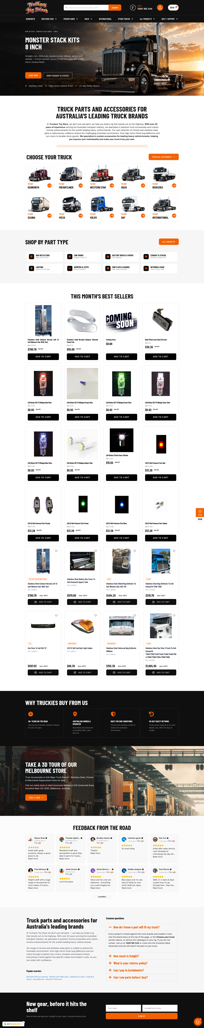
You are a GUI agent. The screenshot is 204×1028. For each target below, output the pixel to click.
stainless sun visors (77, 977)
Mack (87, 19)
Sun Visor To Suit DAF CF (37, 648)
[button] (141, 927)
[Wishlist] (56, 550)
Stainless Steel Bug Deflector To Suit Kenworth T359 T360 (160, 585)
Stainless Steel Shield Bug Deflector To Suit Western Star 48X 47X (121, 585)
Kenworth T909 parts (54, 979)
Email (144, 1003)
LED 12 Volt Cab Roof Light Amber (80, 648)
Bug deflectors (43, 255)
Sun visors (78, 255)
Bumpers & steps (81, 267)
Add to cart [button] (43, 356)
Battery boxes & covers (122, 255)
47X (108, 579)
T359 (149, 579)
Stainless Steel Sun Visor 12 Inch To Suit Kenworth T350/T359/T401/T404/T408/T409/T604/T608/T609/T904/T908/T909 (161, 653)
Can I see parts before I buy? (130, 977)
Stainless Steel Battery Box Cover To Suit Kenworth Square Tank (81, 580)
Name (108, 1003)
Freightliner (69, 19)
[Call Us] (133, 7)
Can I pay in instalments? (128, 970)
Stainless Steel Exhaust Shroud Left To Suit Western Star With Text (42, 585)
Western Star (47, 19)
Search (115, 7)
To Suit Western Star (37, 579)
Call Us (139, 6)
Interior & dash (157, 267)
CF (30, 644)
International (105, 19)
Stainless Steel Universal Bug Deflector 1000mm (121, 649)
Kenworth (30, 19)
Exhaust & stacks (158, 255)
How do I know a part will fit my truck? (136, 927)
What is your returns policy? (130, 963)
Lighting (39, 267)
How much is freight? (126, 956)
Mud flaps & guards (121, 267)
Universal (72, 644)
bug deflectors (38, 979)
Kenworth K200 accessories (37, 977)
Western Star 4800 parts (59, 977)
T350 (149, 644)
